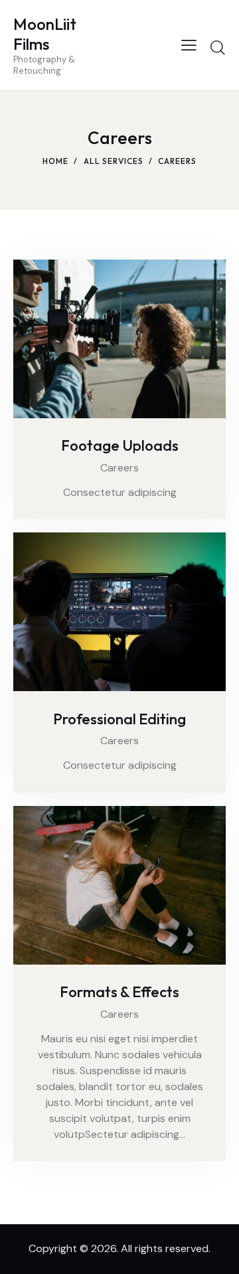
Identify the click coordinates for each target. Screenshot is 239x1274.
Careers (119, 468)
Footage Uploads (120, 446)
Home (55, 161)
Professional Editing (119, 719)
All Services (113, 161)
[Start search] (217, 47)
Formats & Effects (119, 992)
